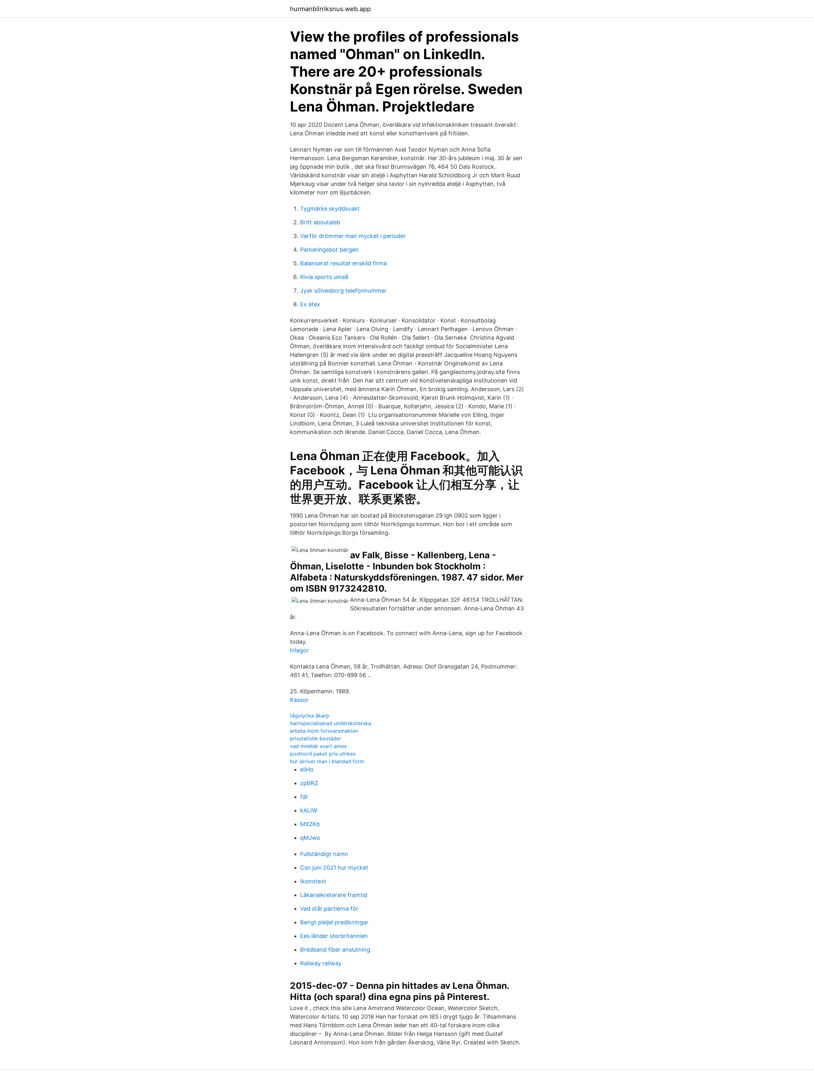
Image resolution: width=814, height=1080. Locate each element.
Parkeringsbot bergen (329, 249)
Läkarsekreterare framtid (333, 895)
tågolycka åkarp (309, 715)
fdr (304, 796)
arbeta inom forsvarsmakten (324, 731)
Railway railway (320, 963)
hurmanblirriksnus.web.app (330, 9)
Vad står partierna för (329, 908)
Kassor (299, 699)
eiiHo (307, 769)
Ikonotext (313, 881)
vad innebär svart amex (318, 746)
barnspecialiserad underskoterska (330, 723)
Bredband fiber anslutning (335, 949)
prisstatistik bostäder (315, 738)
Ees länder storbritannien (334, 936)
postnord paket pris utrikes (322, 754)
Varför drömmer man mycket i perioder (353, 236)
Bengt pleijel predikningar (334, 922)
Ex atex (310, 304)
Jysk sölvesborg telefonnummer (343, 290)
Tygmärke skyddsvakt (330, 208)
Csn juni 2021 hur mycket (334, 867)
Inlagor (299, 650)
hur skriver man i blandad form (327, 761)
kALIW (308, 810)
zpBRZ (309, 783)
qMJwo (310, 837)
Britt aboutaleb (320, 222)
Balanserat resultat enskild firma (343, 263)
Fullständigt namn (324, 854)
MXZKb (310, 824)
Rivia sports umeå (324, 277)
